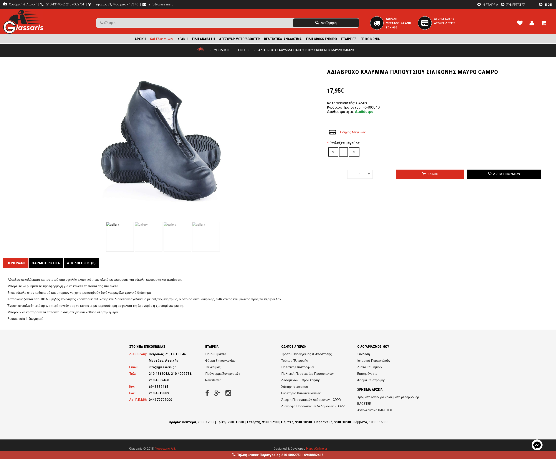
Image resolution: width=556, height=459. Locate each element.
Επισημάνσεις (367, 374)
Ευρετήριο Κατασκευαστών (301, 393)
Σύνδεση (363, 354)
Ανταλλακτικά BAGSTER (374, 410)
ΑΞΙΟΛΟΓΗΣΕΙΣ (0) (81, 263)
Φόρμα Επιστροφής (371, 380)
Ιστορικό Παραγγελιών (373, 361)
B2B (548, 5)
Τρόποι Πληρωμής (294, 361)
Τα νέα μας (213, 367)
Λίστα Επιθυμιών (369, 367)
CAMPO (362, 103)
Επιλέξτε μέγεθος (344, 143)
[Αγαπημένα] (521, 24)
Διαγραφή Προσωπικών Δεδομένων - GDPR (313, 406)
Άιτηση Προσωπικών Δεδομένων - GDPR (311, 400)
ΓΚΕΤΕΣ (243, 50)
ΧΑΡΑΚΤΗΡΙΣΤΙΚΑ (46, 263)
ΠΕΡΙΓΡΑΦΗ (16, 263)
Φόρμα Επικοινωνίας (220, 361)
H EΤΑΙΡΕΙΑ (490, 5)
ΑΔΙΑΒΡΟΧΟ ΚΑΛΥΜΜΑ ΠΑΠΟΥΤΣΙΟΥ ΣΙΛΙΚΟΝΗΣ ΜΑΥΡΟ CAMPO (306, 50)
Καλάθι (433, 174)
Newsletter (213, 380)
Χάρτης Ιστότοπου (294, 387)
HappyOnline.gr (316, 449)
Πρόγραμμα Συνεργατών (222, 374)
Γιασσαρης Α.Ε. (165, 449)
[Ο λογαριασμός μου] (533, 24)
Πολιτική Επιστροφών (297, 367)
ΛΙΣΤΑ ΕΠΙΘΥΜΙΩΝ (506, 174)
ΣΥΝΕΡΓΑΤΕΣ (515, 5)
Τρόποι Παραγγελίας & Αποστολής (306, 354)
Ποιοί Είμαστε (215, 354)
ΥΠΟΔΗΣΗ (221, 50)
